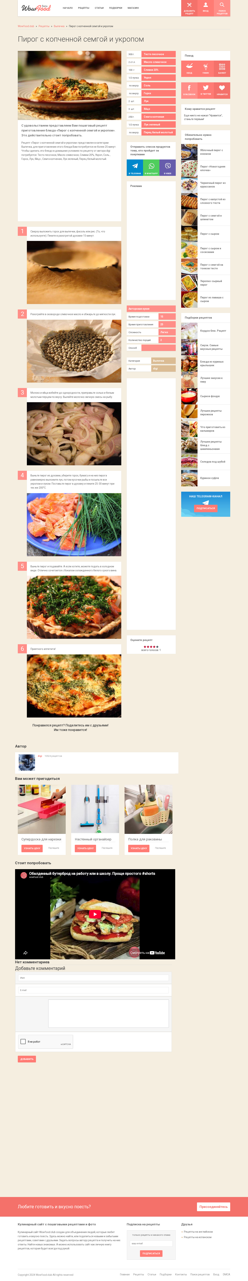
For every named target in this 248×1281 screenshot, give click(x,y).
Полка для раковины (145, 839)
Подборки (166, 1274)
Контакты (181, 1274)
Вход (216, 1274)
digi (155, 368)
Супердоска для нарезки (41, 839)
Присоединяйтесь (214, 1207)
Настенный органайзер (93, 839)
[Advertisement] (69, 189)
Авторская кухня (139, 308)
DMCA (226, 1274)
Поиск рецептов (200, 1274)
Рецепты (138, 1274)
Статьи (152, 1274)
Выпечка (158, 360)
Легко (164, 332)
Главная (125, 1274)
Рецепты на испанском (198, 1237)
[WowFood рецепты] (36, 8)
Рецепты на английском (198, 1231)
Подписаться (206, 508)
